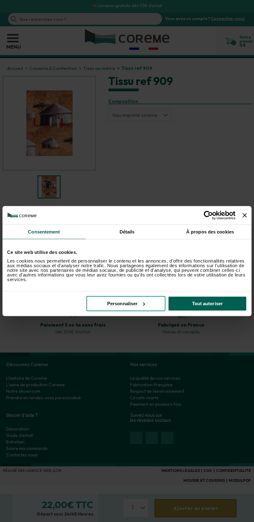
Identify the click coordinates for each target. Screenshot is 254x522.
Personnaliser (122, 303)
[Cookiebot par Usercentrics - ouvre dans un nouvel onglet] (208, 215)
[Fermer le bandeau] (245, 215)
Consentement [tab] (44, 231)
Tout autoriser (207, 303)
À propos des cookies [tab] (210, 231)
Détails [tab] (127, 231)
